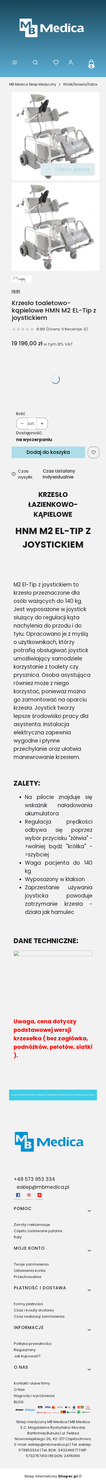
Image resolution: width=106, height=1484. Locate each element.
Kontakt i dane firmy (32, 1383)
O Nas (19, 1389)
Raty (18, 1237)
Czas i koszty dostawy (34, 1310)
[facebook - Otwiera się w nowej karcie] (18, 1195)
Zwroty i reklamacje (32, 1224)
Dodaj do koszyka (48, 452)
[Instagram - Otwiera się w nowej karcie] (29, 1195)
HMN (16, 291)
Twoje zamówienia (31, 1264)
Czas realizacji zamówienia (39, 1316)
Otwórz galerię (72, 169)
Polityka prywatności (32, 1343)
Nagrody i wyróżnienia (34, 1395)
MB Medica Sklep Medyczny (32, 84)
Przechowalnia (27, 1276)
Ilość (20, 413)
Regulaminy (25, 1350)
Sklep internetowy (51, 1476)
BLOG (18, 1402)
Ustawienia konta (30, 1270)
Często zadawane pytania (38, 1231)
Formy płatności (28, 1304)
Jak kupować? (27, 1356)
